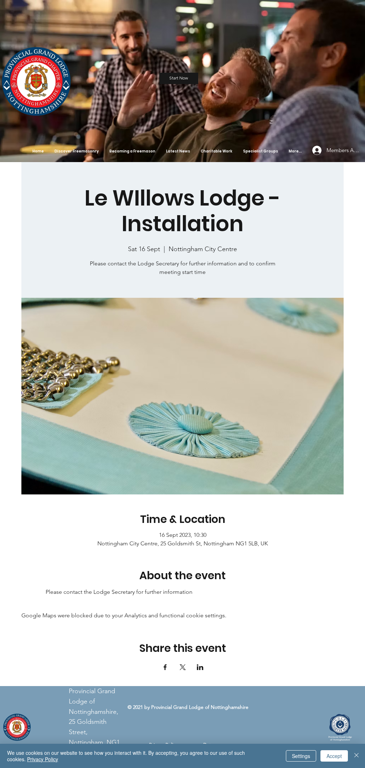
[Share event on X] (182, 667)
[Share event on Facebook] (165, 667)
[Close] (356, 755)
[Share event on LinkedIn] (200, 667)
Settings (301, 755)
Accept (334, 755)
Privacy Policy (42, 759)
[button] (76, 151)
